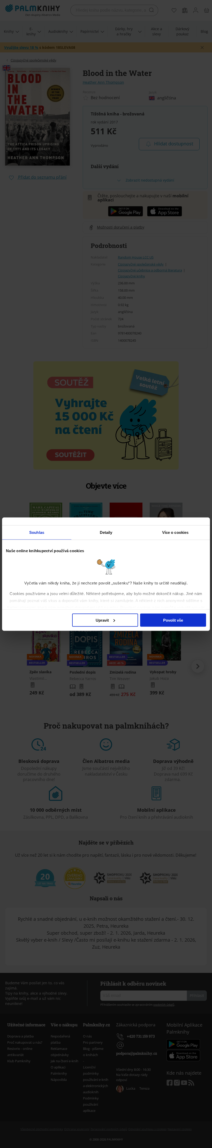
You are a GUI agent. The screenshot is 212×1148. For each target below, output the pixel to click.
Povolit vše (173, 620)
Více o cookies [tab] (175, 532)
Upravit (102, 620)
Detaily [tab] (106, 532)
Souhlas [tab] (36, 532)
